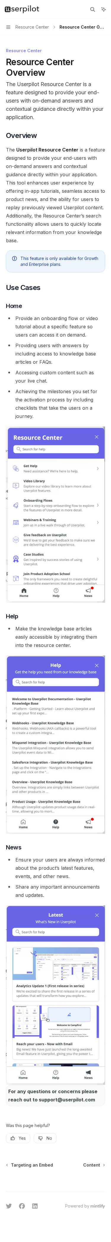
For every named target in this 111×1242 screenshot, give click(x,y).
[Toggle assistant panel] (103, 9)
